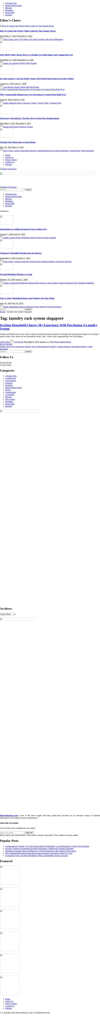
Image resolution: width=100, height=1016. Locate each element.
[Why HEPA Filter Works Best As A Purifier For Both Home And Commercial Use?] (6, 50)
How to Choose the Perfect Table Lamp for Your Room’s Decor (28, 31)
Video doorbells (87, 151)
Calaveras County (29, 103)
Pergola (38, 238)
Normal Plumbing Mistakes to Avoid (16, 274)
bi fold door (29, 307)
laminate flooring (48, 261)
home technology (62, 151)
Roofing (8, 406)
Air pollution (14, 63)
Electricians (13, 127)
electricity (23, 127)
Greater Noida (19, 87)
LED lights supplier (36, 39)
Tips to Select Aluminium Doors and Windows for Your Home (27, 298)
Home (2, 312)
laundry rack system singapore (37, 346)
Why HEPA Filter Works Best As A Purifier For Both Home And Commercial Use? (36, 55)
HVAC (8, 390)
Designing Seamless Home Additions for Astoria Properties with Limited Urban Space (40, 851)
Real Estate (34, 87)
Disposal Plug (34, 283)
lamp (16, 39)
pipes (76, 283)
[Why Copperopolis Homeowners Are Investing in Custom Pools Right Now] (32, 89)
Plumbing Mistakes (86, 283)
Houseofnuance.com (9, 815)
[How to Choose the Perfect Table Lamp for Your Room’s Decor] (27, 26)
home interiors (40, 307)
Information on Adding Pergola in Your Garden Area (23, 229)
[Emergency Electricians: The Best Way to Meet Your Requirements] (6, 113)
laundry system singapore (60, 346)
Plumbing (9, 402)
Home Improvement (62, 342)
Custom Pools (55, 103)
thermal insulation (54, 307)
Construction (10, 378)
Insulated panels (28, 238)
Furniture (9, 385)
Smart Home (75, 151)
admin (6, 63)
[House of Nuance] (8, 169)
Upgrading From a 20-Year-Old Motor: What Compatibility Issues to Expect (36, 855)
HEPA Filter (25, 63)
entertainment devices (46, 151)
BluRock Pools (15, 103)
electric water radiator (49, 283)
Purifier (34, 63)
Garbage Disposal (65, 283)
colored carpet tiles (22, 261)
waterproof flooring (63, 261)
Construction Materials (18, 283)
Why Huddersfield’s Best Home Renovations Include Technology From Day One (38, 853)
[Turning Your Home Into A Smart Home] (6, 137)
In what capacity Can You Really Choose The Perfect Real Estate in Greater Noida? (37, 79)
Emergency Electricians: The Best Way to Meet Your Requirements (29, 118)
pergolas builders (49, 238)
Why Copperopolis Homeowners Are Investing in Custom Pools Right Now (33, 94)
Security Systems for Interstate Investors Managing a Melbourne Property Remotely (39, 848)
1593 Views (5, 342)
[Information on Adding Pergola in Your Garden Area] (6, 224)
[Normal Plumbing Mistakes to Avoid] (6, 269)
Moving (8, 397)
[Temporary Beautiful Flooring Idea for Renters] (6, 248)
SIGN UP (29, 833)
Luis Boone (8, 87)
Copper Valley (43, 103)
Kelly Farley (8, 39)
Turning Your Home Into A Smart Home (18, 142)
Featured (8, 383)
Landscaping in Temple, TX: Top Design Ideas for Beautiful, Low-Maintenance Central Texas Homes (47, 846)
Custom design (15, 238)
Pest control (10, 399)
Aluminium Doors (16, 307)
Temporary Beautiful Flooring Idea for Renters (21, 253)
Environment (10, 380)
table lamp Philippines (54, 39)
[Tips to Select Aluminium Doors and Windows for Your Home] (6, 293)
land (27, 87)
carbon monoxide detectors (25, 151)
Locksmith (9, 394)
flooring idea (35, 261)
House (30, 127)
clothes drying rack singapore (12, 346)
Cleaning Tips (11, 376)
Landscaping (10, 392)
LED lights (23, 39)
